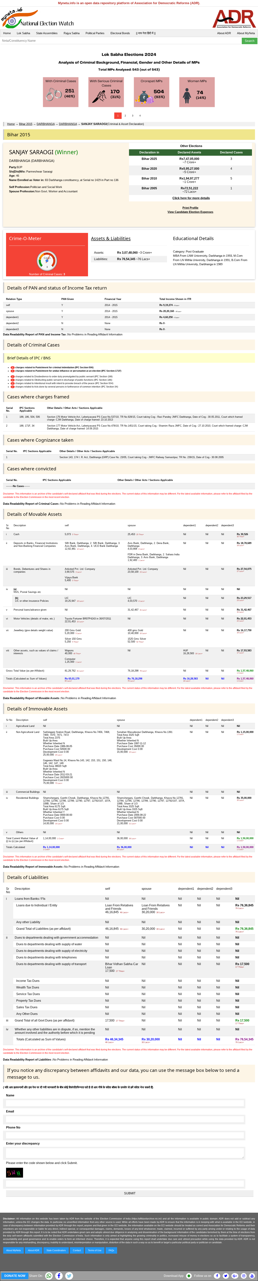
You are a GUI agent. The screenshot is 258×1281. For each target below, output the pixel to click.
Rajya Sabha (72, 33)
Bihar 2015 (25, 124)
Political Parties (95, 33)
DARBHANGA (46, 124)
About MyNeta (246, 33)
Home (7, 33)
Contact (77, 1250)
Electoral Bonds (120, 33)
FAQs (111, 1250)
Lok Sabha (23, 33)
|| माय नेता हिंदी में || (146, 33)
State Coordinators (56, 1250)
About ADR (224, 33)
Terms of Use (94, 1250)
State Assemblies (47, 33)
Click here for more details (191, 198)
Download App (174, 1275)
